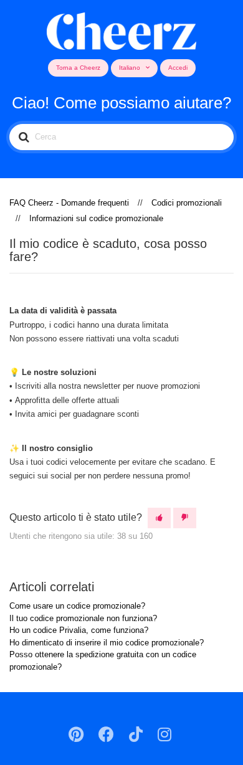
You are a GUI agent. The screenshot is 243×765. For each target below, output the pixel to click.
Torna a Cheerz (78, 67)
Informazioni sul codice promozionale (96, 218)
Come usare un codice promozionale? (77, 606)
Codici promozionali (186, 202)
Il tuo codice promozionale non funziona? (83, 618)
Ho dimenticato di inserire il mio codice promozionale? (106, 642)
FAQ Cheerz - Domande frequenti (69, 202)
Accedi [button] (178, 67)
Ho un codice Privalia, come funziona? (78, 630)
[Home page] (122, 29)
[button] (159, 518)
